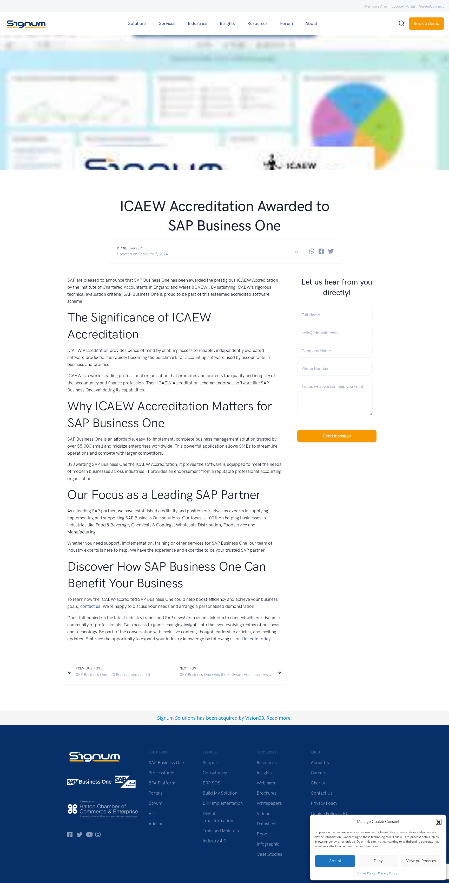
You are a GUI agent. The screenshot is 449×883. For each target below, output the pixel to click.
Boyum (155, 803)
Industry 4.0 (214, 840)
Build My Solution (220, 793)
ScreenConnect (431, 6)
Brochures (266, 793)
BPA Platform (162, 782)
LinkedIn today (256, 638)
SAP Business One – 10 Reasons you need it (113, 674)
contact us (90, 606)
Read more (278, 718)
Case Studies (269, 854)
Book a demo (426, 23)
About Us (320, 762)
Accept (335, 861)
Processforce (161, 772)
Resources (257, 23)
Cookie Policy (365, 873)
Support (211, 762)
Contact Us (322, 793)
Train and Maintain (221, 830)
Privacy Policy (387, 873)
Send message (337, 436)
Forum (286, 23)
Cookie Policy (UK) (329, 813)
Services (167, 23)
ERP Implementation (223, 803)
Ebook (263, 833)
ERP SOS (211, 782)
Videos (263, 813)
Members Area (375, 6)
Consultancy (215, 772)
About (311, 23)
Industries (197, 23)
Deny (378, 861)
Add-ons (157, 823)
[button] (438, 821)
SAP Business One (166, 762)
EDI (152, 813)
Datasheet (267, 823)
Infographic (268, 844)
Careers (318, 772)
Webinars (266, 782)
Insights (227, 23)
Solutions (137, 23)
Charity (318, 782)
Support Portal (403, 6)
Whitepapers (269, 803)
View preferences (421, 861)
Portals (156, 793)
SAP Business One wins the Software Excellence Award (227, 674)
